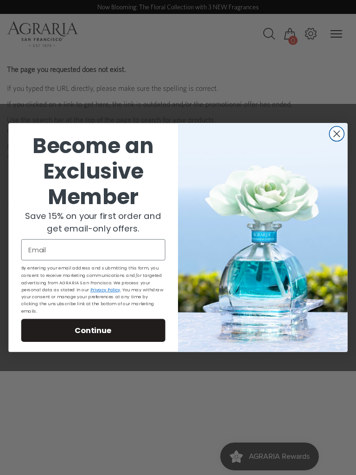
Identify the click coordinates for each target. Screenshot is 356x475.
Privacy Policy (105, 290)
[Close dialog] (336, 133)
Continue (93, 330)
